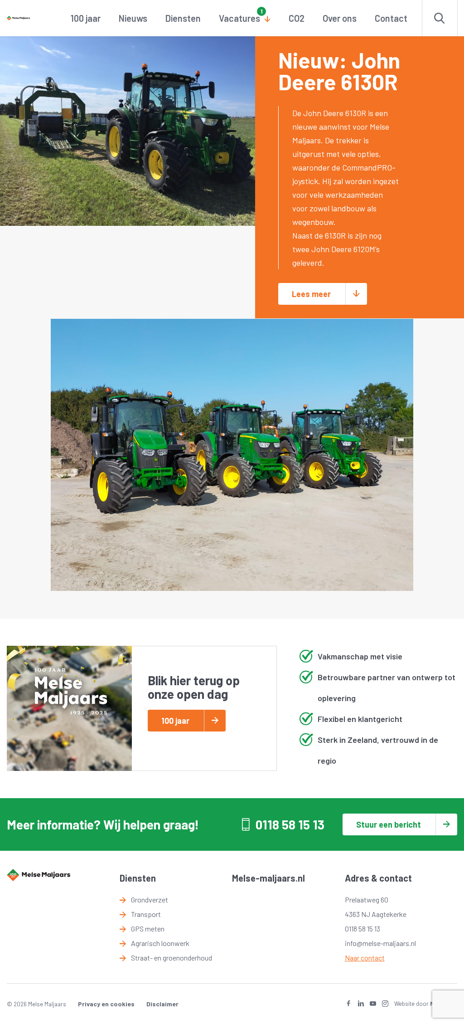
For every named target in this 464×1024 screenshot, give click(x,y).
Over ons (340, 18)
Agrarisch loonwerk (160, 943)
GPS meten (147, 928)
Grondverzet (149, 899)
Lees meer (311, 294)
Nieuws (133, 18)
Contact (391, 18)
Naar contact (365, 957)
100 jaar (86, 18)
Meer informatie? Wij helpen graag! (103, 824)
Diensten (183, 18)
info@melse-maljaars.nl (380, 943)
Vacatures (239, 18)
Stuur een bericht (388, 824)
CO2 (296, 18)
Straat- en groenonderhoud (171, 957)
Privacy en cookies (106, 1004)
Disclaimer (162, 1004)
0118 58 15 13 (290, 824)
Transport (146, 914)
